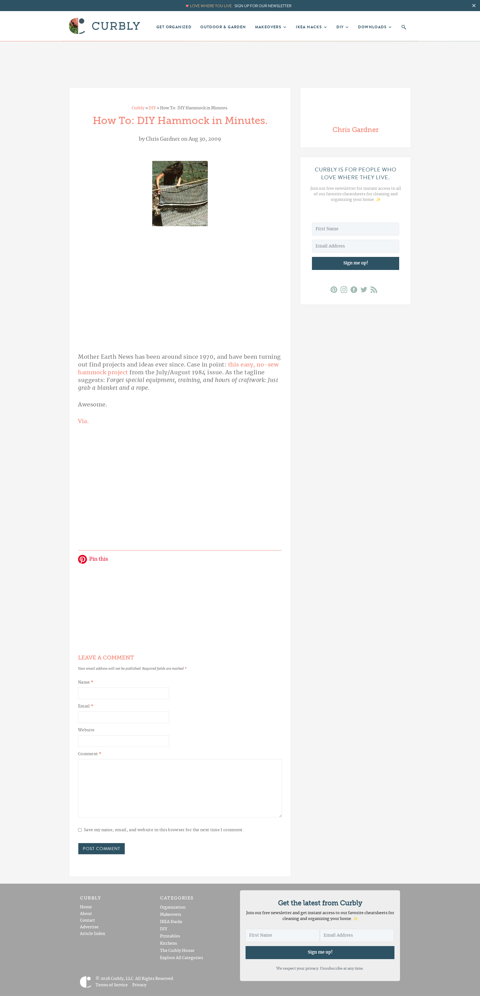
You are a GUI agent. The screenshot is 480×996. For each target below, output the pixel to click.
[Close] (290, 411)
